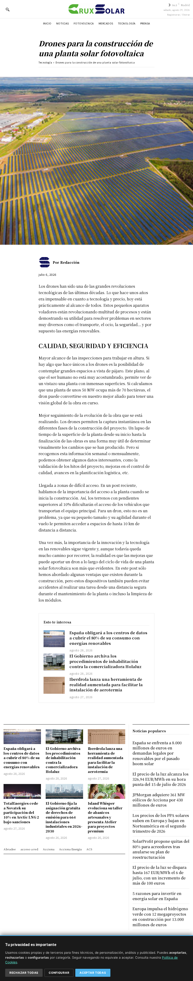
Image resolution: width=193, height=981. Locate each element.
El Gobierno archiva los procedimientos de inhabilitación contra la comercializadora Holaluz (105, 661)
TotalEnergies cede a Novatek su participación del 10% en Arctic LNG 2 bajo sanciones (21, 812)
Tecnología (45, 62)
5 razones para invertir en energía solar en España (157, 896)
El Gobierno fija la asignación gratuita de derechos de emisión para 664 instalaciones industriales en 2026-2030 (64, 817)
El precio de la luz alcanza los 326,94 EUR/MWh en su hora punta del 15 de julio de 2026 (161, 779)
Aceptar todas (93, 972)
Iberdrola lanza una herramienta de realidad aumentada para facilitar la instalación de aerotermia (106, 685)
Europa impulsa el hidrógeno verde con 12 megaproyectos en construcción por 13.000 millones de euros (160, 916)
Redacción (69, 262)
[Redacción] (46, 262)
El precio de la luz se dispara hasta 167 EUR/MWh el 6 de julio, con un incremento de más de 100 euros (159, 875)
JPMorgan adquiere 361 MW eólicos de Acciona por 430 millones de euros (159, 800)
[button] (7, 9)
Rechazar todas (23, 972)
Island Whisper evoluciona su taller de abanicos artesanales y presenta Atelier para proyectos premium (105, 817)
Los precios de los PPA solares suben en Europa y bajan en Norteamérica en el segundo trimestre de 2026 (161, 823)
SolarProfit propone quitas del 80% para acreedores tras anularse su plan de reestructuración (161, 849)
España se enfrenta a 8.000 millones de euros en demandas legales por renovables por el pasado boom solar (157, 753)
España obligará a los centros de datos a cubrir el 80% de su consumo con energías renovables (108, 638)
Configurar (59, 972)
